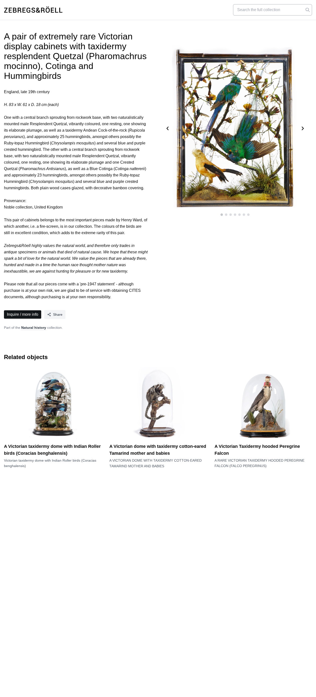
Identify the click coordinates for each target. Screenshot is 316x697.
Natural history (33, 328)
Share (57, 314)
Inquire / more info (22, 314)
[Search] (307, 9)
